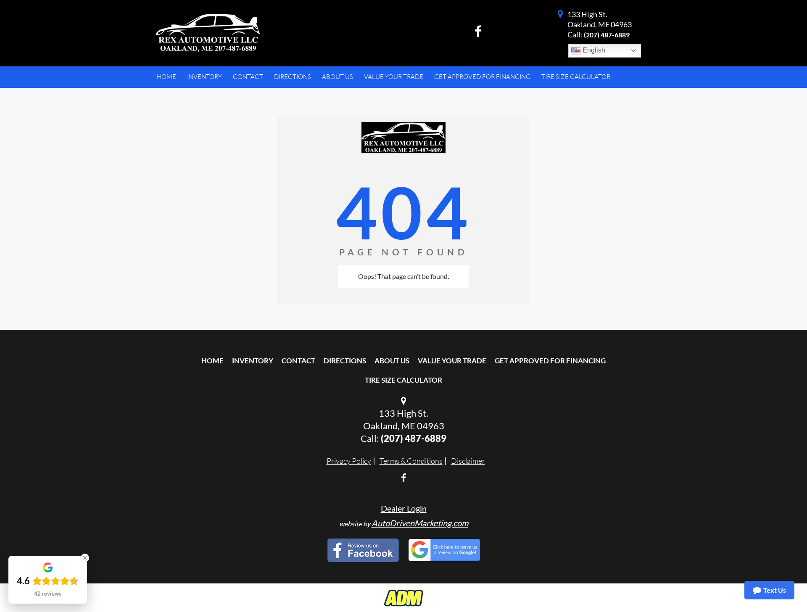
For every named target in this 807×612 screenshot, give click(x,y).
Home (212, 360)
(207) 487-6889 (607, 35)
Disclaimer (468, 460)
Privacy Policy (349, 460)
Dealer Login (404, 508)
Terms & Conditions (411, 460)
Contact (298, 360)
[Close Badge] (85, 558)
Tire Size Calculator (403, 380)
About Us (391, 360)
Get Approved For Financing (550, 360)
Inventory (252, 360)
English (593, 50)
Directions (345, 360)
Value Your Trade (452, 360)
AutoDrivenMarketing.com (420, 523)
